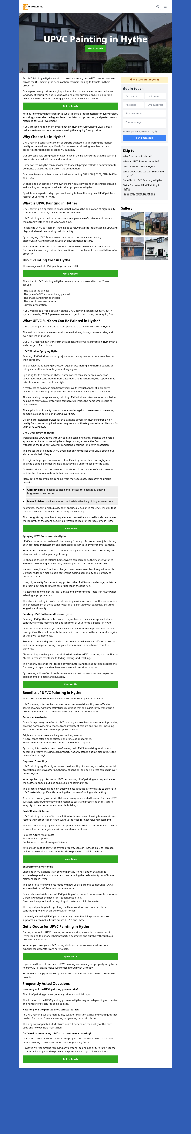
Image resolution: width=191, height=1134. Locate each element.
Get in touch (95, 48)
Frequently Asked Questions (139, 194)
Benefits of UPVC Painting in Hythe (142, 180)
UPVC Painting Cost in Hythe (139, 166)
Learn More (70, 528)
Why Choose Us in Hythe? (137, 156)
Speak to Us (70, 956)
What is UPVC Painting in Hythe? (141, 161)
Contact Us (70, 684)
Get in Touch (70, 106)
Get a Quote (70, 273)
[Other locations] (158, 7)
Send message (144, 137)
